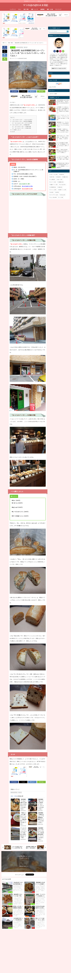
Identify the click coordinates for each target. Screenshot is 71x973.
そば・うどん (54, 174)
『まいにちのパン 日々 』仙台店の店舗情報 (22, 121)
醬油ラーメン (54, 184)
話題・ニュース (34, 9)
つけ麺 (53, 179)
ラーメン (53, 189)
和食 (60, 187)
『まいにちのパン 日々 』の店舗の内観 (22, 128)
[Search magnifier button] (68, 31)
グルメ (19, 9)
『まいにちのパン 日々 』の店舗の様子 (21, 124)
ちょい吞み (54, 197)
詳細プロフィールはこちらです (59, 68)
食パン (60, 179)
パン (26, 47)
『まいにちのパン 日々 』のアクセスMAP (23, 123)
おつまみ (62, 184)
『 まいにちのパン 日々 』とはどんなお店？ (22, 119)
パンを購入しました (16, 129)
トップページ (13, 9)
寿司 (62, 174)
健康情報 (42, 9)
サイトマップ (58, 9)
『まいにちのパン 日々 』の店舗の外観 (22, 126)
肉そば (63, 194)
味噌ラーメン (62, 189)
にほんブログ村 (52, 86)
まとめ (13, 131)
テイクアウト (20, 47)
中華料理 (53, 187)
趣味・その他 (50, 9)
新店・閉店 (26, 9)
